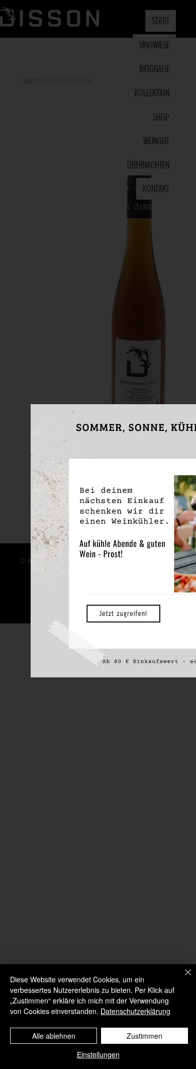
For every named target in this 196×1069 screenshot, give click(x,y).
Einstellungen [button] (98, 1054)
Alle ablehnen (53, 1036)
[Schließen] (182, 978)
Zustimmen (144, 1036)
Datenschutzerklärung (135, 1011)
